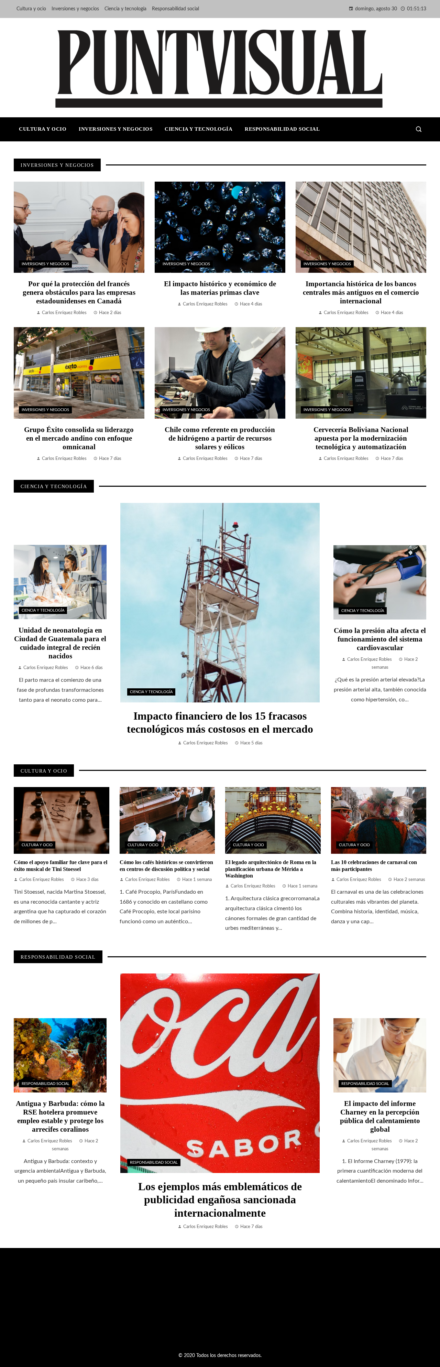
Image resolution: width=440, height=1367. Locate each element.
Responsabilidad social (154, 1162)
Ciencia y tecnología (151, 692)
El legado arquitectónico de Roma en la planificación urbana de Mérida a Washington (270, 868)
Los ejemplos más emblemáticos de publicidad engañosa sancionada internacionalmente (220, 1199)
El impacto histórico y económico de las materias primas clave (220, 288)
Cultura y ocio (37, 845)
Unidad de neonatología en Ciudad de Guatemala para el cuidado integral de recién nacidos (60, 643)
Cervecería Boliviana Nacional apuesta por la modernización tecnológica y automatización (361, 438)
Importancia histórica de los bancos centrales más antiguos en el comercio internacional (361, 292)
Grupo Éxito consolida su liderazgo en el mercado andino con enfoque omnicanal (79, 438)
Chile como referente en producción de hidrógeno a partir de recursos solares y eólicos (220, 438)
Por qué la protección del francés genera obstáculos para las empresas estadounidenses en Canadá (79, 292)
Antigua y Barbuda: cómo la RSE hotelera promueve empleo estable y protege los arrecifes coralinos (60, 1116)
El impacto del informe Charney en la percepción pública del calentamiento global (380, 1116)
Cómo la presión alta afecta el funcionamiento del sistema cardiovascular (380, 639)
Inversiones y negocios (45, 264)
